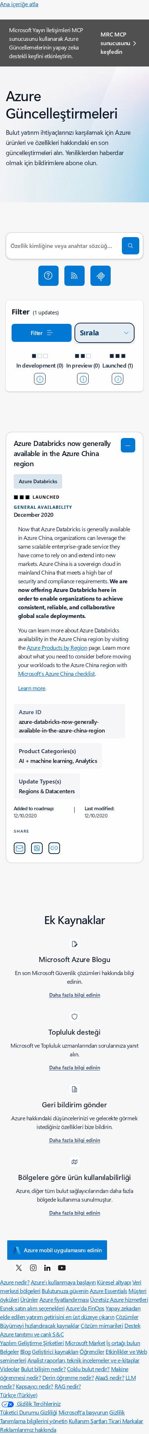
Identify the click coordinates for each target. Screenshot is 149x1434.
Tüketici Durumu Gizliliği (28, 1412)
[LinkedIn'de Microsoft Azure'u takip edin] (47, 1267)
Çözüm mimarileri (102, 1325)
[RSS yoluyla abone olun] (74, 276)
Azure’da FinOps (85, 1308)
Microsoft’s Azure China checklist (56, 673)
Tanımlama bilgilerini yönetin (33, 1421)
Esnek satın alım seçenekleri (32, 1308)
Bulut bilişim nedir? (43, 1369)
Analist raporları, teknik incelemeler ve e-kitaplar (83, 1360)
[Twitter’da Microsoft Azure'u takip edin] (18, 1267)
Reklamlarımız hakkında (28, 1429)
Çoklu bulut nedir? (88, 1369)
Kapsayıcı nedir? (34, 1386)
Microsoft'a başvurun (83, 1412)
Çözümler (127, 1317)
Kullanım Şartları (88, 1421)
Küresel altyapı (114, 1282)
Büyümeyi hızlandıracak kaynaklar (40, 1325)
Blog (25, 1351)
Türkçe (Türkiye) (18, 1395)
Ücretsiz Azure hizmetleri (119, 1299)
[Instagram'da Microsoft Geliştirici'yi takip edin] (33, 1267)
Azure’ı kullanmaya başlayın (63, 1282)
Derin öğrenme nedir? (68, 1377)
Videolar (10, 1369)
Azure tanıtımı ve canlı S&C (32, 1334)
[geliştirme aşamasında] (40, 379)
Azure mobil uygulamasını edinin (63, 1250)
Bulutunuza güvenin (65, 1291)
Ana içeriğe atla (19, 4)
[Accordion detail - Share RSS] (37, 848)
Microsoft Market (85, 1343)
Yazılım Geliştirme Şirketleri (32, 1343)
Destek (132, 1325)
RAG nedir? (68, 1386)
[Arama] (130, 245)
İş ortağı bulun (123, 1343)
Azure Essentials (108, 1291)
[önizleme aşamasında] (83, 379)
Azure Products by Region (57, 647)
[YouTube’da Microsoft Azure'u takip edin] (62, 1267)
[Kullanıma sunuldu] (117, 379)
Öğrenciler (92, 1351)
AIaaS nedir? (109, 1377)
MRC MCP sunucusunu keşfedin (115, 42)
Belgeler (9, 1351)
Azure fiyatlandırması (64, 1299)
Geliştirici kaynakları (55, 1351)
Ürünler (29, 1299)
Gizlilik (116, 1412)
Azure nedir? (14, 1282)
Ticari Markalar (125, 1421)
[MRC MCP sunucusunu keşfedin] (100, 276)
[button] (48, 276)
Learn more (31, 688)
